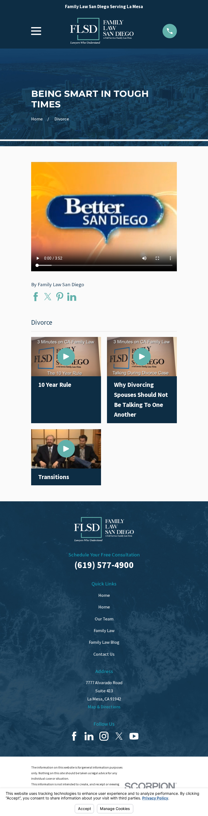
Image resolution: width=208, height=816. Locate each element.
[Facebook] (74, 736)
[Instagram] (103, 736)
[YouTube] (133, 736)
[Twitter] (119, 736)
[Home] (102, 31)
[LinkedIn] (88, 736)
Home (104, 595)
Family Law (104, 630)
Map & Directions (104, 707)
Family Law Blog (104, 642)
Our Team (104, 619)
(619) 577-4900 (104, 564)
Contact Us (104, 654)
